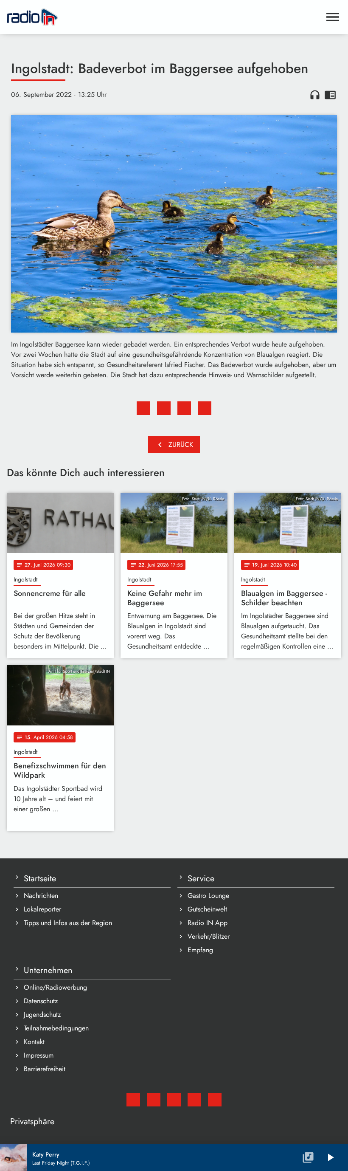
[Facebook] (153, 1099)
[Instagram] (174, 1099)
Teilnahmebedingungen (56, 1028)
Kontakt (34, 1042)
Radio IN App (207, 923)
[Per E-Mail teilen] (204, 408)
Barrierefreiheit (44, 1069)
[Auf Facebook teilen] (143, 408)
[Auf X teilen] (164, 408)
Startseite (40, 878)
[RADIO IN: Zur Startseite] (164, 16)
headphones (315, 95)
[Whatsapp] (194, 1099)
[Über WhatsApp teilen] (184, 408)
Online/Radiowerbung (55, 987)
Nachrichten (41, 895)
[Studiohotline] (215, 1099)
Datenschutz (41, 1001)
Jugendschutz (42, 1014)
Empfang (200, 950)
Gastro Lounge (208, 895)
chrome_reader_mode (330, 95)
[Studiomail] (133, 1099)
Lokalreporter (42, 909)
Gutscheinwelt (207, 909)
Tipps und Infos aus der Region (68, 923)
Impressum (38, 1055)
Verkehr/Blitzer (209, 936)
